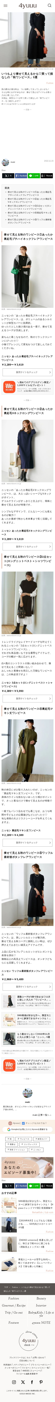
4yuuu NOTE (41, 1323)
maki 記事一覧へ (41, 1115)
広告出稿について (27, 1361)
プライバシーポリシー (40, 1365)
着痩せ (13, 1144)
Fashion (13, 1299)
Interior (41, 1306)
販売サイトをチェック (27, 372)
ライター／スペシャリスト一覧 (35, 1368)
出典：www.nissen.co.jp (43, 69)
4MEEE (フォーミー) (31, 1371)
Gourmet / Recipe (14, 1306)
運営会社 (16, 1371)
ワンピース (24, 1139)
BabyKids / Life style (41, 1314)
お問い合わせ (38, 1357)
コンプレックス (30, 1144)
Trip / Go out (14, 1313)
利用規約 (7, 1365)
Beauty (41, 1299)
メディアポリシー (21, 1365)
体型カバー (42, 1139)
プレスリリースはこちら (20, 1357)
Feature (14, 1323)
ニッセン (37, 1150)
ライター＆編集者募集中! (27, 1374)
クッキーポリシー (12, 1368)
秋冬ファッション (17, 1150)
